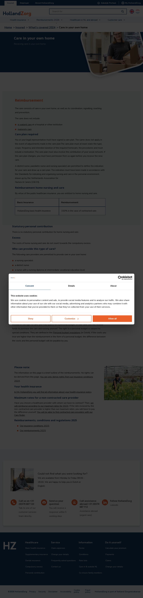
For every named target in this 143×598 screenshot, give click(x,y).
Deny (30, 318)
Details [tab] (71, 286)
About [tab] (113, 286)
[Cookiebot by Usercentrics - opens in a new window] (120, 278)
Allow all (112, 318)
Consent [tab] (29, 286)
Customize (70, 318)
